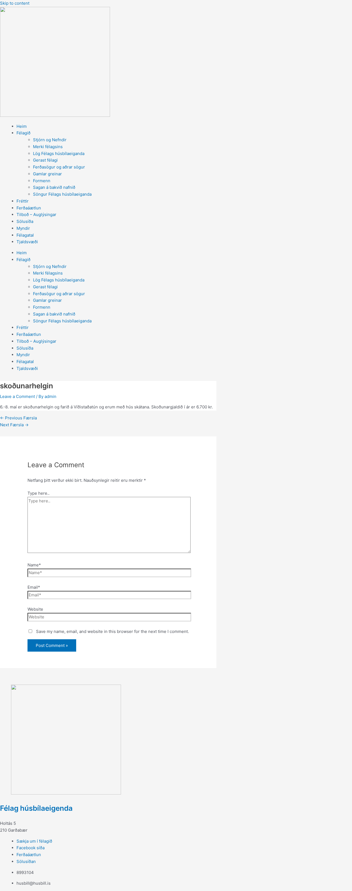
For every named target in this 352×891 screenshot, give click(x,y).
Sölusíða (24, 221)
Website (35, 609)
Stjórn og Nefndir (50, 139)
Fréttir (22, 201)
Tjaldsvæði (27, 241)
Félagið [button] (23, 132)
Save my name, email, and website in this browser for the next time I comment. (112, 631)
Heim (21, 126)
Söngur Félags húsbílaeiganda (62, 194)
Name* (34, 565)
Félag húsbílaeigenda (36, 808)
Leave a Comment (17, 396)
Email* (34, 587)
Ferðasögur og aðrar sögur (59, 167)
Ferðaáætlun (28, 208)
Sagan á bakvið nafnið (54, 187)
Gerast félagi (45, 160)
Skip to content (14, 3)
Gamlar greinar (47, 173)
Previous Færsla (18, 417)
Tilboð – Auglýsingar (36, 214)
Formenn (41, 180)
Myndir (23, 228)
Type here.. (39, 493)
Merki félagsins (48, 146)
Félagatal (25, 235)
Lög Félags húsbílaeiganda (58, 153)
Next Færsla (14, 424)
